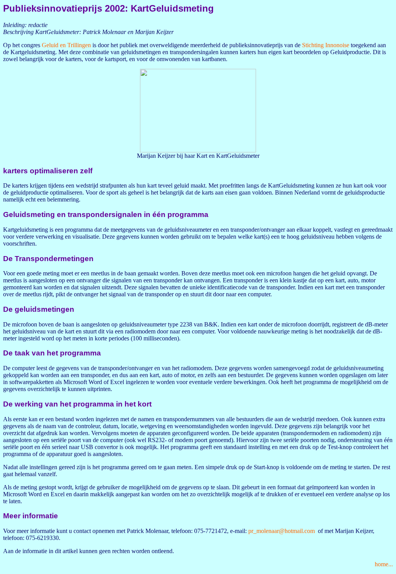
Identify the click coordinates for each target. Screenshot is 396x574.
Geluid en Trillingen (66, 45)
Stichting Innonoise (325, 45)
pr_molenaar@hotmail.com (281, 531)
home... (384, 564)
